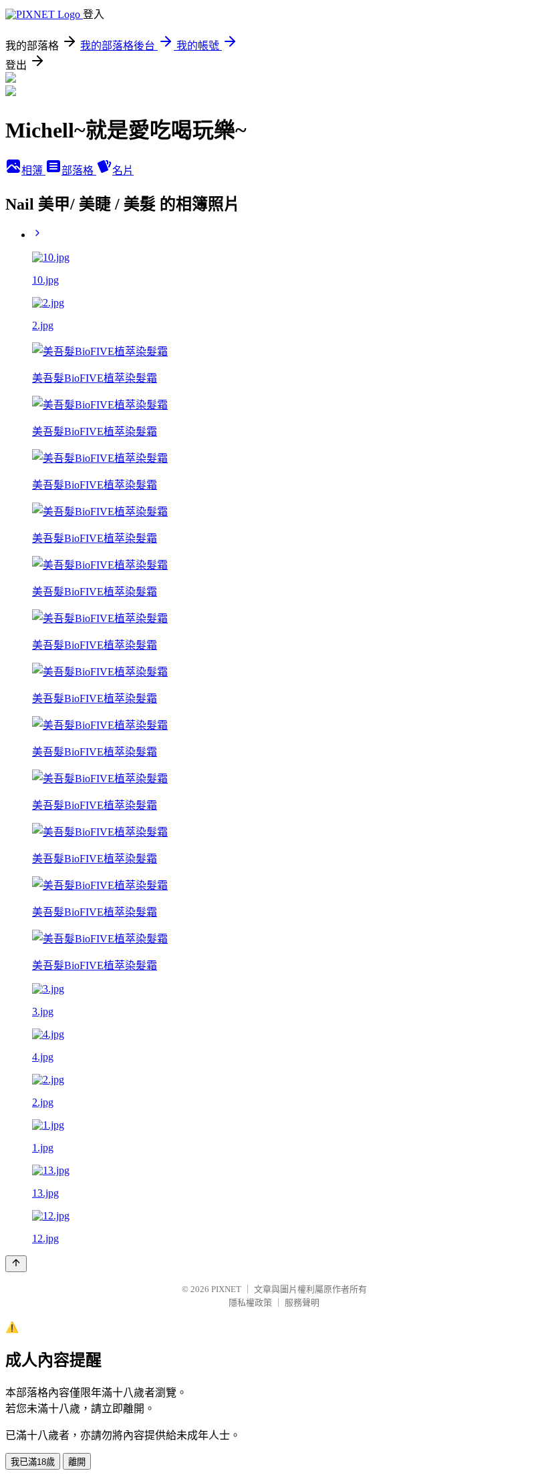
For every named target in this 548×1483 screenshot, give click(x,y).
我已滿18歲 (33, 1462)
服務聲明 (302, 1302)
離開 (77, 1462)
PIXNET (226, 1289)
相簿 (33, 170)
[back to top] (16, 1263)
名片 (123, 170)
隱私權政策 (250, 1302)
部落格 (78, 170)
